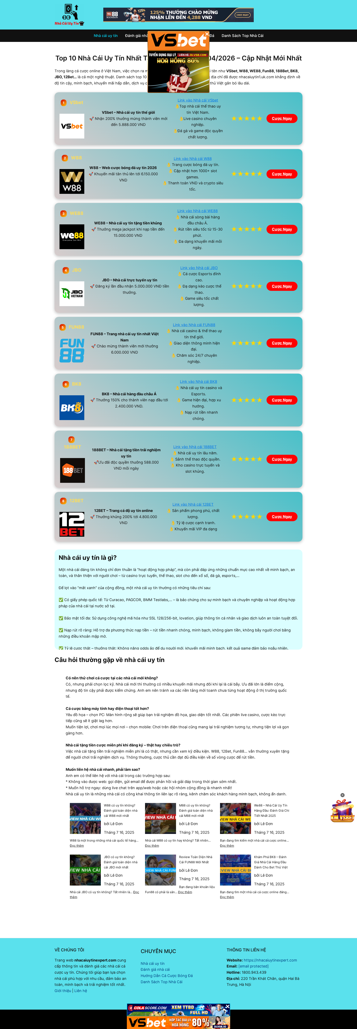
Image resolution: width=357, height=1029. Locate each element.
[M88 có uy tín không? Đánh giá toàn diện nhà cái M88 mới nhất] (160, 818)
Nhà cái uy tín (153, 963)
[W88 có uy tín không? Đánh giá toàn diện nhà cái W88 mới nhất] (85, 818)
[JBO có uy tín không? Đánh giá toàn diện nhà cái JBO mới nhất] (85, 870)
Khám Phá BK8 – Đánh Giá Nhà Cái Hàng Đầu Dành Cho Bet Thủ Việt (271, 862)
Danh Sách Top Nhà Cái (161, 982)
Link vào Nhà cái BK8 (198, 381)
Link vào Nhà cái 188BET (195, 447)
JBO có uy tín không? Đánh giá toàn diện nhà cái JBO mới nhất (120, 862)
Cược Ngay (282, 118)
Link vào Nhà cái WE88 (197, 211)
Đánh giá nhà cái (155, 969)
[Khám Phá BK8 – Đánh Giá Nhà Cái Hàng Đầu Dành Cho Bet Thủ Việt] (235, 870)
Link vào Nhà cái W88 (193, 158)
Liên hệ (80, 991)
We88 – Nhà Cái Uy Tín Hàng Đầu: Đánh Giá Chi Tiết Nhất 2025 (271, 810)
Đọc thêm (77, 846)
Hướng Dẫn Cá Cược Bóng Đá (167, 975)
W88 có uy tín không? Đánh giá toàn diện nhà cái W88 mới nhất (120, 810)
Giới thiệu (63, 991)
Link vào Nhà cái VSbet (198, 100)
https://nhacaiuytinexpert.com (270, 960)
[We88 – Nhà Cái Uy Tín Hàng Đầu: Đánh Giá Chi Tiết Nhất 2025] (235, 818)
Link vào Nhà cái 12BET (193, 504)
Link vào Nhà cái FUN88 (194, 325)
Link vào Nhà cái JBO (199, 268)
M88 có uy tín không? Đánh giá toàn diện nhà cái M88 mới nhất (196, 810)
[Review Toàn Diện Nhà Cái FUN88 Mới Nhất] (160, 870)
